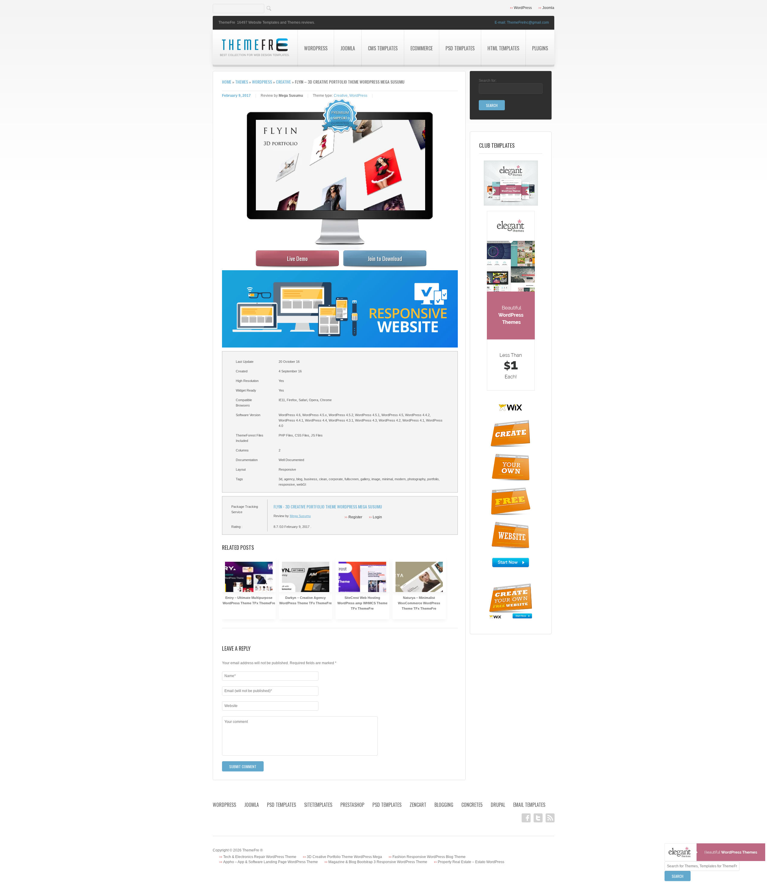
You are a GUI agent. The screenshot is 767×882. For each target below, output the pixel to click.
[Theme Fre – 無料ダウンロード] (255, 40)
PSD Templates (460, 48)
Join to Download (385, 258)
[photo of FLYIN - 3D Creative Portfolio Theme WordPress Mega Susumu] (344, 165)
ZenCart (418, 804)
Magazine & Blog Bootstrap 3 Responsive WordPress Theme (377, 862)
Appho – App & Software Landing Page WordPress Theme (270, 862)
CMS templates (383, 48)
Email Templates (529, 804)
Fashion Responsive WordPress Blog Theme (429, 857)
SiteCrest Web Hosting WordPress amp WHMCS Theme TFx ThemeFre (362, 603)
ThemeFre (226, 22)
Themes (241, 81)
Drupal (498, 804)
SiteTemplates (318, 804)
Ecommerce (421, 48)
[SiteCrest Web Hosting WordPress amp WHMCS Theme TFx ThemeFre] (362, 585)
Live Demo (297, 258)
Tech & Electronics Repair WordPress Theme (259, 857)
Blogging (443, 804)
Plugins (540, 48)
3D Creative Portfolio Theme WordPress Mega (344, 857)
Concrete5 (472, 804)
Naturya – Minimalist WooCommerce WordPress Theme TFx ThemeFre (419, 603)
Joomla (548, 8)
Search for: (487, 80)
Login (377, 517)
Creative (283, 81)
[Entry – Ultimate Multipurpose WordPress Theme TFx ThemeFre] (249, 585)
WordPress (523, 8)
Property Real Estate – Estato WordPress (471, 862)
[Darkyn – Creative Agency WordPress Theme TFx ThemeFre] (306, 585)
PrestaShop (352, 804)
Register (355, 517)
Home (226, 81)
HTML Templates (503, 48)
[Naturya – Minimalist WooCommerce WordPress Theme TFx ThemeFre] (419, 585)
